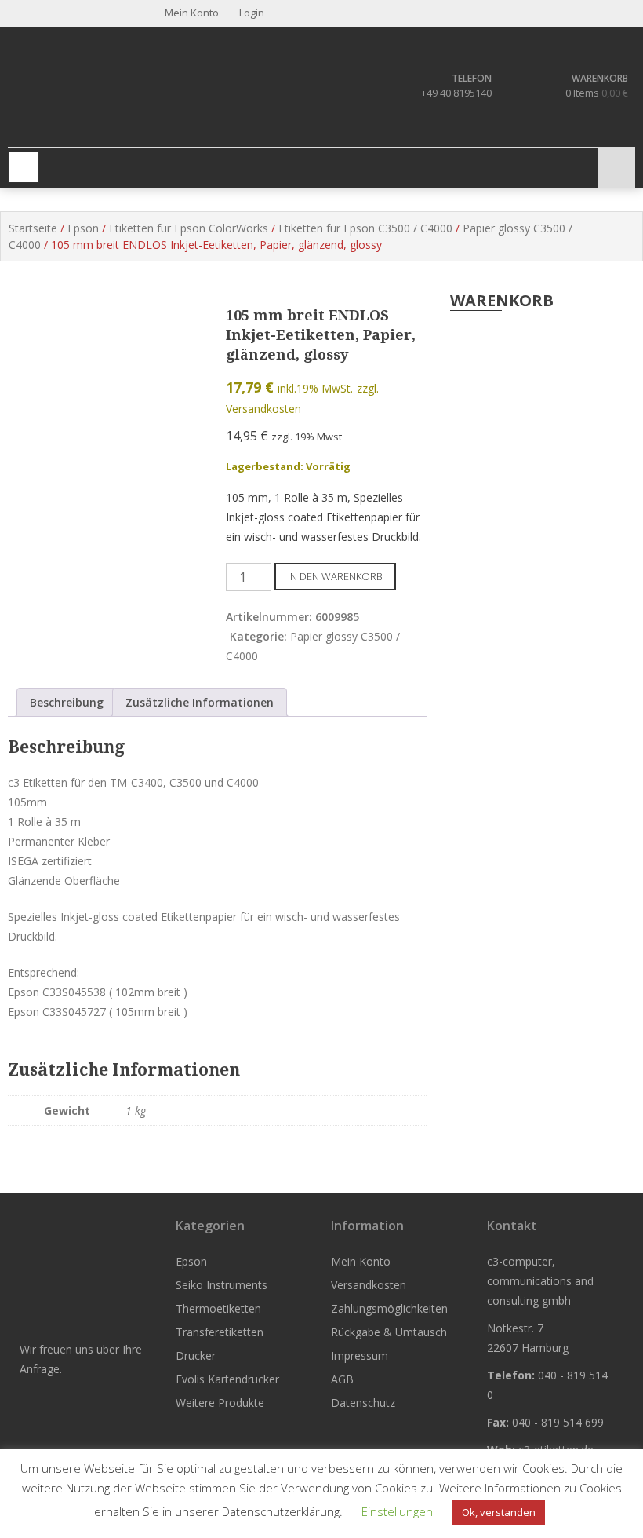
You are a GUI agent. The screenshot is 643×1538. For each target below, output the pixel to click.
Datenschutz (363, 1402)
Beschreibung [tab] (67, 702)
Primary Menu (23, 167)
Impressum (359, 1355)
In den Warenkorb (335, 576)
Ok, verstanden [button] (499, 1512)
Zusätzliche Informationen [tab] (199, 702)
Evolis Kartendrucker (227, 1379)
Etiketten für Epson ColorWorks (188, 228)
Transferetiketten (219, 1331)
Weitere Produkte (220, 1402)
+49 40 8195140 (456, 93)
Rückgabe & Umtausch (389, 1331)
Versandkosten (368, 1284)
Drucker (196, 1355)
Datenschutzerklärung (281, 1511)
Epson (83, 228)
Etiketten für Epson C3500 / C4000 (365, 228)
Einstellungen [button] (397, 1511)
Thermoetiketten (218, 1308)
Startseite (33, 228)
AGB (342, 1379)
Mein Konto (361, 1261)
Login (250, 12)
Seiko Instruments (221, 1284)
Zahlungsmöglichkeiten (389, 1308)
